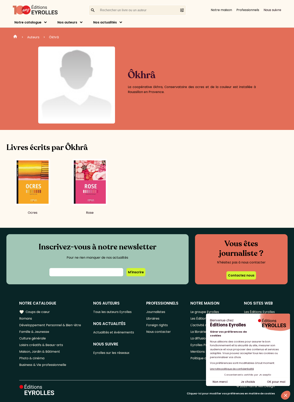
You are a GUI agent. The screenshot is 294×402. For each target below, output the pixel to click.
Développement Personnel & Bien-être (50, 325)
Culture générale (32, 338)
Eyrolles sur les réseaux (111, 352)
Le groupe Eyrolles (204, 312)
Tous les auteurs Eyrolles (112, 312)
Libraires (152, 318)
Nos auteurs (67, 22)
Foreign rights (157, 325)
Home (15, 37)
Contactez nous (241, 275)
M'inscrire (136, 272)
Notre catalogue (27, 22)
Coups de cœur (34, 312)
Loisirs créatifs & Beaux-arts (41, 345)
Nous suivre (272, 10)
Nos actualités (105, 22)
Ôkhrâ (54, 37)
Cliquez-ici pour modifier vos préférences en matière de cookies (231, 393)
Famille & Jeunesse (34, 331)
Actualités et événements (113, 332)
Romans (25, 318)
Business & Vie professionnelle (42, 365)
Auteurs (33, 37)
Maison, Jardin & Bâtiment (39, 351)
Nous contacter (158, 331)
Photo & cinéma (31, 358)
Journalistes (155, 312)
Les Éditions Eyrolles (259, 312)
